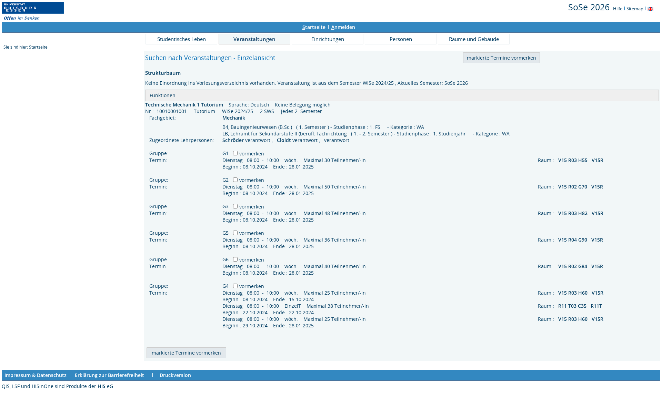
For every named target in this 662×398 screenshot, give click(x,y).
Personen (401, 38)
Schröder (233, 140)
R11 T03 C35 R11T (580, 306)
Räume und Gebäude (474, 38)
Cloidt (284, 140)
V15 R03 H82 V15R (581, 213)
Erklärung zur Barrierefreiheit (109, 375)
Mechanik (234, 117)
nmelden (343, 27)
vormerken (251, 153)
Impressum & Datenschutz (35, 375)
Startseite (38, 47)
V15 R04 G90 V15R (581, 239)
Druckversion (175, 375)
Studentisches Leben (181, 38)
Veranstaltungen (254, 38)
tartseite (313, 27)
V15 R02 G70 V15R (581, 186)
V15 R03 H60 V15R (581, 292)
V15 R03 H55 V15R (581, 160)
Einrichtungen (327, 38)
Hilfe (617, 9)
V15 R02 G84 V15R (581, 266)
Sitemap (634, 9)
